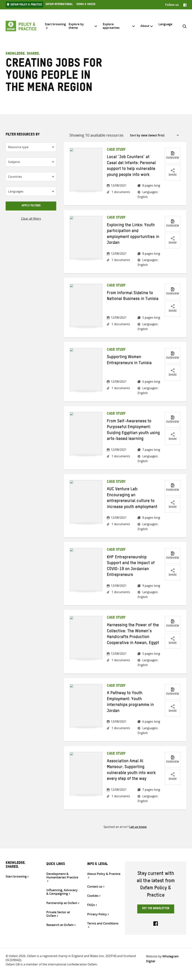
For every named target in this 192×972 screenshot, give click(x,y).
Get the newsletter (155, 909)
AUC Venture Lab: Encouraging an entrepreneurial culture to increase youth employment (132, 498)
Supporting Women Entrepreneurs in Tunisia (129, 360)
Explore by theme (76, 26)
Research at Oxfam (60, 925)
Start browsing (55, 24)
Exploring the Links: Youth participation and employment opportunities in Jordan (133, 234)
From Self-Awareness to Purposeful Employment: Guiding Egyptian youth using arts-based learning (133, 430)
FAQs (91, 905)
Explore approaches (111, 26)
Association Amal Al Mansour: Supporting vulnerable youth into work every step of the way (131, 770)
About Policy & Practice (103, 874)
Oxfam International (59, 4)
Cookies (92, 896)
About (144, 26)
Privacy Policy (97, 914)
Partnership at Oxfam (61, 903)
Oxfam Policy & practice (26, 5)
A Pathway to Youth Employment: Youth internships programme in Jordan (130, 702)
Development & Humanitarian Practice (62, 875)
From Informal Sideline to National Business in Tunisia (132, 296)
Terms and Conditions (102, 923)
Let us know (138, 827)
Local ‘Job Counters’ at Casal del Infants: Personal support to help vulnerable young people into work (131, 166)
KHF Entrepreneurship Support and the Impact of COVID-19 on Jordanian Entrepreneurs (131, 566)
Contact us (94, 886)
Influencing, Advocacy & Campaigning (62, 891)
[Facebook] (184, 4)
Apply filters (31, 206)
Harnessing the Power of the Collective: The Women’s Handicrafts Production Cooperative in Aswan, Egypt (133, 634)
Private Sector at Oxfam (58, 914)
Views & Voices (85, 4)
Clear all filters (31, 218)
